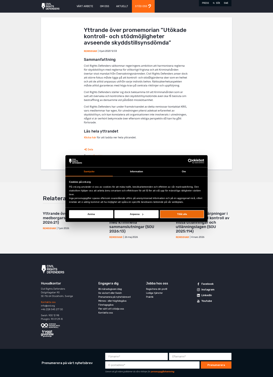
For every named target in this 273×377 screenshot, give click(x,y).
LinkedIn (206, 295)
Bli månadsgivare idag (110, 289)
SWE (226, 3)
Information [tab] (136, 171)
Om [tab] (184, 171)
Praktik (149, 297)
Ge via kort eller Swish (110, 293)
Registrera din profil (156, 289)
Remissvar (90, 51)
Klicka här (90, 137)
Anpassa (135, 214)
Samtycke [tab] (89, 171)
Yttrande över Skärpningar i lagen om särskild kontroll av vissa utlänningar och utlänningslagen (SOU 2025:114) (202, 222)
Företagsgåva (105, 304)
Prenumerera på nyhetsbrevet (114, 297)
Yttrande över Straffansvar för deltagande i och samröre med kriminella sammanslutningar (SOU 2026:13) (136, 222)
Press (205, 3)
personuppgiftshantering (162, 371)
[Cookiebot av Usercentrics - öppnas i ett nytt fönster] (190, 161)
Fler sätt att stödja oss (111, 308)
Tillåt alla (182, 214)
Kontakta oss (48, 302)
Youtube (206, 300)
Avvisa (91, 214)
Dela (90, 149)
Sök (218, 3)
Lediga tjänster (154, 293)
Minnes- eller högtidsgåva (112, 300)
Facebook (207, 283)
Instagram (207, 289)
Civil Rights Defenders (50, 6)
